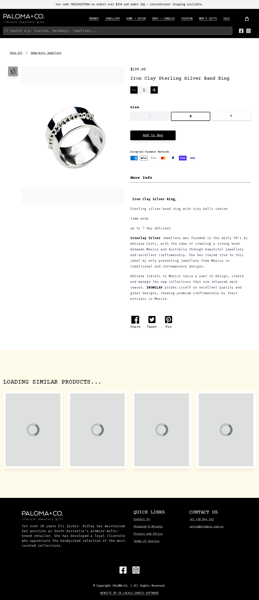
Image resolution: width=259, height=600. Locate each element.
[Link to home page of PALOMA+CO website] (24, 19)
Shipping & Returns (148, 526)
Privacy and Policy (148, 534)
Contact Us (142, 519)
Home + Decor (136, 18)
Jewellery (112, 18)
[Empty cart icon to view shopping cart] (244, 19)
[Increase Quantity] (154, 90)
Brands (94, 18)
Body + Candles (163, 18)
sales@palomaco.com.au (206, 526)
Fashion (187, 18)
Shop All (16, 53)
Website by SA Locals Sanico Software (129, 593)
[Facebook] (241, 30)
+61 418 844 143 (201, 519)
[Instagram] (248, 30)
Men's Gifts (208, 18)
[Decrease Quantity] (134, 90)
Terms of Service (146, 541)
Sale (226, 18)
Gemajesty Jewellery (46, 53)
